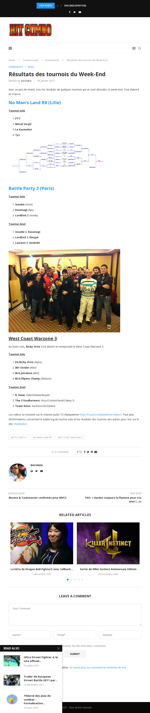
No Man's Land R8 (42, 437)
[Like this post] (80, 452)
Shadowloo (20, 424)
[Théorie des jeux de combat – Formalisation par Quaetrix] (12, 699)
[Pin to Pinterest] (92, 452)
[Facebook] (69, 12)
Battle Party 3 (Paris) (31, 188)
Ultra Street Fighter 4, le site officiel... (41, 659)
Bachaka (26, 80)
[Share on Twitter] (88, 452)
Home (12, 60)
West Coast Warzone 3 (70, 437)
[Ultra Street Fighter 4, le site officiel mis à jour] (12, 660)
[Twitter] (74, 12)
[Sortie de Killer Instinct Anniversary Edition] (108, 543)
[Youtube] (80, 12)
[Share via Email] (95, 452)
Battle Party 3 (19, 437)
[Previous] (57, 6)
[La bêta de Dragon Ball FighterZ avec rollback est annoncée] (41, 543)
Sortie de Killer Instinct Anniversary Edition (108, 569)
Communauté (30, 60)
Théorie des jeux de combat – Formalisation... (37, 699)
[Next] (61, 6)
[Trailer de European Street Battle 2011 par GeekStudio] (12, 680)
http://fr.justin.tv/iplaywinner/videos (100, 414)
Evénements (52, 60)
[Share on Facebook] (84, 452)
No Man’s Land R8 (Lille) (35, 102)
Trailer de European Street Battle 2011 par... (40, 678)
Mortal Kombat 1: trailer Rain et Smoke (89, 5)
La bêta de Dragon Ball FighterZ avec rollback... (42, 569)
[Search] (139, 48)
